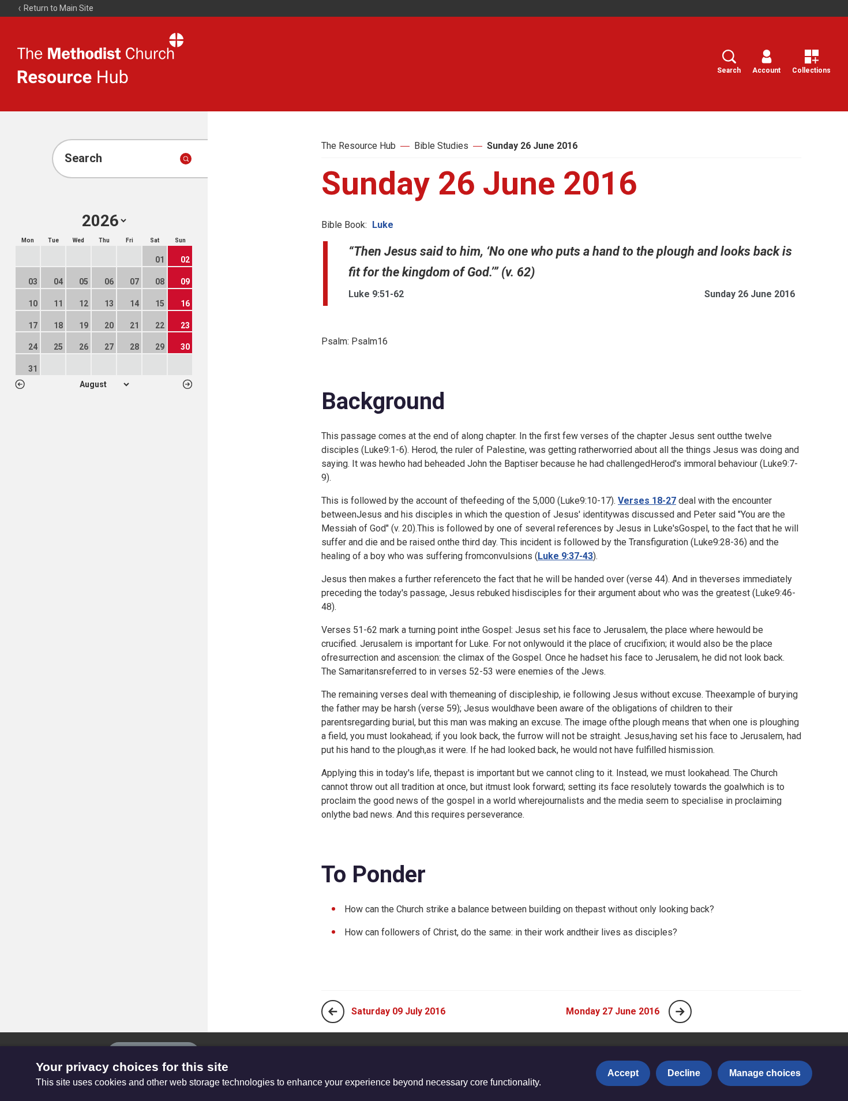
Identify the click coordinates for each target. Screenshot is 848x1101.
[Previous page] (332, 1011)
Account (766, 70)
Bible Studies (441, 145)
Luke (382, 224)
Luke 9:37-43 (565, 555)
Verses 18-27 (647, 500)
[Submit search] (186, 158)
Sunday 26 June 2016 (532, 145)
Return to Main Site (57, 8)
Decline (683, 1073)
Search (729, 70)
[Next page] (680, 1011)
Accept (623, 1073)
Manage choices (765, 1073)
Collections (811, 70)
